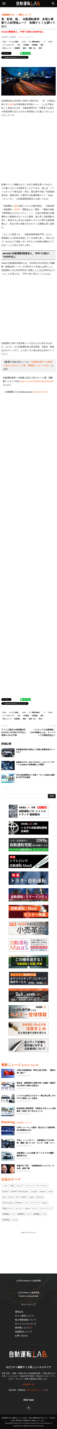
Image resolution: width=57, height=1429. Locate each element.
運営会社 (19, 1312)
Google (34, 1191)
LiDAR (50, 42)
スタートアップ (46, 1208)
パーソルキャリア (8, 45)
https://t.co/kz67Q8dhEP (30, 381)
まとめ (14, 1219)
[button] (53, 3)
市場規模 (35, 45)
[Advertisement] (28, 149)
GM (4, 1197)
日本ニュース (7, 48)
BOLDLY (6, 1191)
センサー (19, 1208)
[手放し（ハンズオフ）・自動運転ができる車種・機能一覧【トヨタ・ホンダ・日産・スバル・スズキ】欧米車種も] (8, 1143)
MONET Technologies (19, 1191)
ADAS (4, 42)
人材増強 (26, 45)
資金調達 (6, 1219)
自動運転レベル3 (23, 1214)
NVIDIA (24, 1197)
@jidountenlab (47, 381)
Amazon (40, 1197)
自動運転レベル (9, 1214)
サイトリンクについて (25, 1324)
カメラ (35, 1208)
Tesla (50, 1191)
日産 (12, 1185)
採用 (41, 45)
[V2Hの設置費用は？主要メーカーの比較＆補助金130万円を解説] (8, 778)
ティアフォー (42, 1185)
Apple (31, 1197)
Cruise (10, 1197)
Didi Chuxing (7, 1202)
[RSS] (28, 1408)
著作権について (22, 1328)
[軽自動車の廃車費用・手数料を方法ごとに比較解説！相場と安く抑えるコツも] (8, 1111)
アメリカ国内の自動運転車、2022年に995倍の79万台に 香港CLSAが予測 (14, 732)
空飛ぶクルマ (8, 1208)
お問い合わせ (21, 1336)
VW (17, 1197)
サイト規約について (24, 1316)
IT (44, 42)
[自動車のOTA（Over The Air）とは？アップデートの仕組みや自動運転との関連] (8, 765)
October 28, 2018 (40, 392)
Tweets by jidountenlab (28, 1296)
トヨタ (5, 1185)
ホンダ (19, 1185)
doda (24, 42)
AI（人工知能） (14, 42)
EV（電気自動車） (35, 42)
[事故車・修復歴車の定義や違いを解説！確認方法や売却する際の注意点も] (8, 1086)
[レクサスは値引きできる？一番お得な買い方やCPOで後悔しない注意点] (8, 1098)
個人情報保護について (25, 1320)
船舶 (24, 48)
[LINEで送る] (25, 53)
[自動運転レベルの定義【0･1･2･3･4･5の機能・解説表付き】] (8, 1156)
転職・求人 (32, 48)
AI (26, 1202)
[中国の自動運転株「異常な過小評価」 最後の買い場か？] (8, 1073)
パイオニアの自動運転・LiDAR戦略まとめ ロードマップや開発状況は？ (43, 732)
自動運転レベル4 (39, 1214)
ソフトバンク (29, 1185)
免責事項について (23, 1332)
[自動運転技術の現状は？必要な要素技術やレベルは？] (8, 752)
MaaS (44, 1202)
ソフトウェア (34, 1202)
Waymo (43, 1191)
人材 (18, 45)
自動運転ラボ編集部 (9, 37)
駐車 (40, 48)
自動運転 (17, 48)
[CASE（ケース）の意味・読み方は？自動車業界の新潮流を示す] (8, 1130)
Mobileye (19, 1202)
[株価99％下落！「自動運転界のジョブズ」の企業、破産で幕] (8, 1168)
